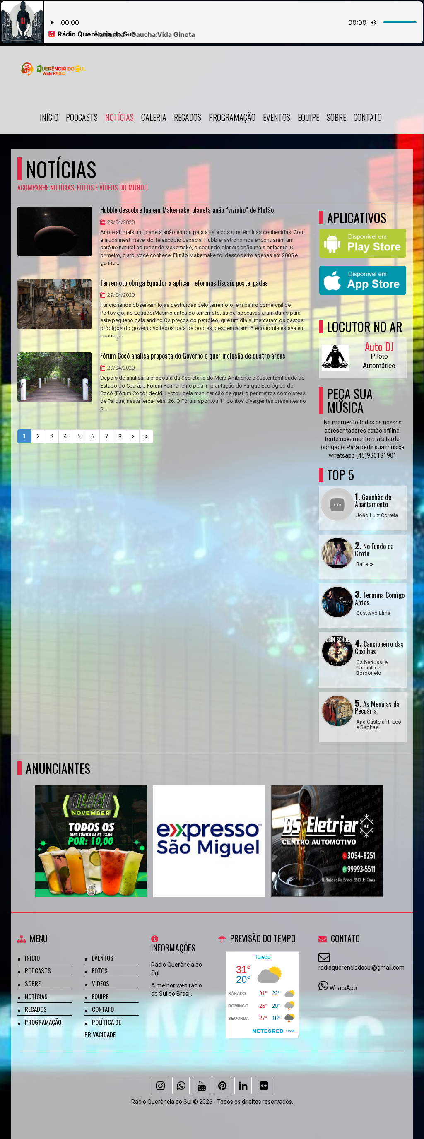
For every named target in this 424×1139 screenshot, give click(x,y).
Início (49, 117)
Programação (232, 117)
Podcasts (82, 117)
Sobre (336, 117)
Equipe (308, 117)
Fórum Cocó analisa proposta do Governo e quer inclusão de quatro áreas (192, 356)
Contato (368, 117)
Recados (187, 117)
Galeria (153, 117)
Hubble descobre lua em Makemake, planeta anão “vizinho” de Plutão (187, 210)
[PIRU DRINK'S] (91, 826)
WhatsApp (343, 988)
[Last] (146, 436)
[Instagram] (160, 1085)
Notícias (119, 117)
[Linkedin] (243, 1085)
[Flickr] (263, 1085)
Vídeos (100, 983)
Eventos (276, 117)
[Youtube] (201, 1085)
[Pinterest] (222, 1085)
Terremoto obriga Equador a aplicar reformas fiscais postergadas (184, 283)
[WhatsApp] (181, 1085)
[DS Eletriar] (327, 826)
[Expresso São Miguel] (209, 826)
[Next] (133, 436)
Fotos (100, 970)
